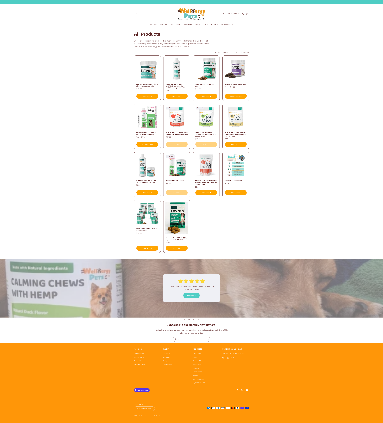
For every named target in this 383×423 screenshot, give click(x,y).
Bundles (196, 368)
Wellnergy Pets (143, 415)
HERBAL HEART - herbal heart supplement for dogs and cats (177, 133)
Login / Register (198, 379)
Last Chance (197, 372)
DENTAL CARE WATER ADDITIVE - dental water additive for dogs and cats (175, 86)
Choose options (236, 96)
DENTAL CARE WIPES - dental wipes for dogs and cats (147, 85)
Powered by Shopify (155, 415)
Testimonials (192, 294)
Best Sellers (197, 364)
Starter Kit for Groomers (233, 180)
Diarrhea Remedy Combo (175, 180)
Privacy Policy (139, 357)
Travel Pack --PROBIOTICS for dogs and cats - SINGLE (177, 239)
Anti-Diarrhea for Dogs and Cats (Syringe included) (146, 133)
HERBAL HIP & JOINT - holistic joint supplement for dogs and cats (205, 134)
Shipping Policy (139, 364)
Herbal (195, 375)
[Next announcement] (248, 2)
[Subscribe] (208, 339)
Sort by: (217, 52)
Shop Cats (196, 357)
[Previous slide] (184, 320)
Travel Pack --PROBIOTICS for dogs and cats (147, 229)
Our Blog (166, 357)
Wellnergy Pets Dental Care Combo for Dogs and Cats (146, 181)
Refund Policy (139, 353)
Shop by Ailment (198, 361)
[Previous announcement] (134, 2)
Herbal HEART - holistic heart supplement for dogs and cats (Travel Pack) (206, 182)
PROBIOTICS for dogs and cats (204, 85)
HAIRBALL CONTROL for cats (235, 84)
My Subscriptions (199, 383)
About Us (166, 353)
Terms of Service (140, 361)
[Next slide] (193, 320)
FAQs (165, 361)
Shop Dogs (197, 353)
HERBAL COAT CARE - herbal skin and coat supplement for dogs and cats (235, 134)
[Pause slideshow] (198, 320)
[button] (136, 13)
